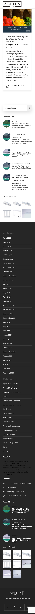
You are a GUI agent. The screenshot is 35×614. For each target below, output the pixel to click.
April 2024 (7, 331)
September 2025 (9, 276)
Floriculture (7, 417)
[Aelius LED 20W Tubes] (17, 574)
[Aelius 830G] (7, 204)
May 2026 (6, 242)
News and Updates (10, 443)
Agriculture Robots (10, 384)
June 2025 (7, 289)
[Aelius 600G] (17, 204)
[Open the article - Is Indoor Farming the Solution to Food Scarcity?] (10, 20)
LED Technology (23, 164)
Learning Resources (10, 430)
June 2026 (7, 238)
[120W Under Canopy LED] (17, 213)
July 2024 (6, 322)
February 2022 (8, 348)
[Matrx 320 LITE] (7, 213)
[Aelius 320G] (26, 204)
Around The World (10, 388)
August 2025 (8, 280)
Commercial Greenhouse (12, 405)
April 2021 (6, 369)
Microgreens (22, 86)
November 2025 (9, 267)
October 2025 (8, 272)
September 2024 (9, 318)
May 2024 (6, 327)
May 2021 (6, 364)
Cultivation (12, 86)
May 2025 (6, 293)
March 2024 (7, 335)
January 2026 (8, 259)
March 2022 (7, 343)
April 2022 (6, 339)
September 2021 (9, 352)
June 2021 (7, 360)
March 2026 (7, 251)
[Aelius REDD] (7, 574)
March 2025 (7, 301)
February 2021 (8, 373)
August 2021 (7, 356)
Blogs (14, 121)
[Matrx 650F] (26, 213)
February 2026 (8, 255)
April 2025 (6, 297)
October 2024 (8, 314)
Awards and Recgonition (12, 392)
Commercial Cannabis (11, 401)
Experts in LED (8, 413)
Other (8, 88)
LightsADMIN (13, 45)
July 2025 (6, 284)
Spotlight (6, 451)
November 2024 (9, 310)
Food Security (8, 422)
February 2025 (8, 305)
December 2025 (9, 263)
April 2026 (7, 246)
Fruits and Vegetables (11, 426)
